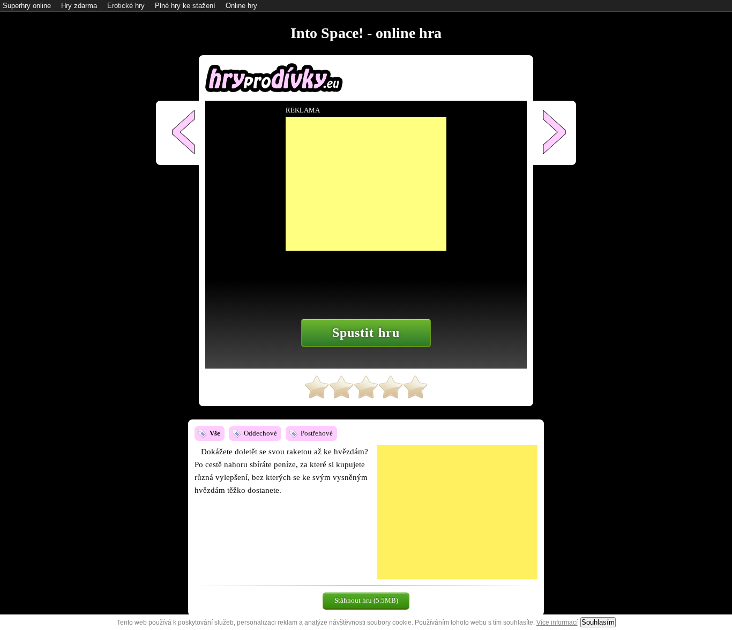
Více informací (557, 622)
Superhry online (27, 6)
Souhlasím (598, 622)
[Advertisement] (457, 512)
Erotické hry (126, 6)
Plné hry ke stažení (185, 6)
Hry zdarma (79, 6)
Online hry (241, 6)
